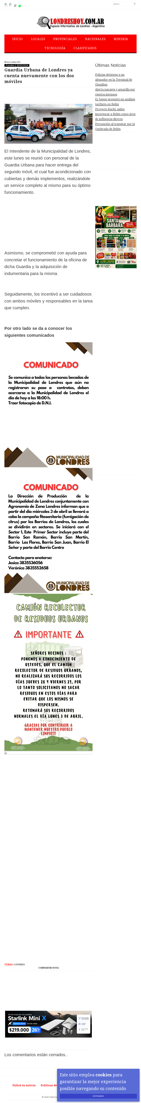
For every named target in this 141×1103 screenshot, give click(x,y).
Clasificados (85, 48)
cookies (104, 1074)
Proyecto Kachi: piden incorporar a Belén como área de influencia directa (115, 114)
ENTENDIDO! (98, 1096)
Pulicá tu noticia (24, 1085)
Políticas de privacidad (57, 1085)
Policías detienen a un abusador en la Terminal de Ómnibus (113, 79)
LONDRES (19, 964)
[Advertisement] (48, 95)
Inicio (17, 39)
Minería (121, 39)
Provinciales (65, 39)
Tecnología (54, 48)
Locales (38, 39)
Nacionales (95, 39)
